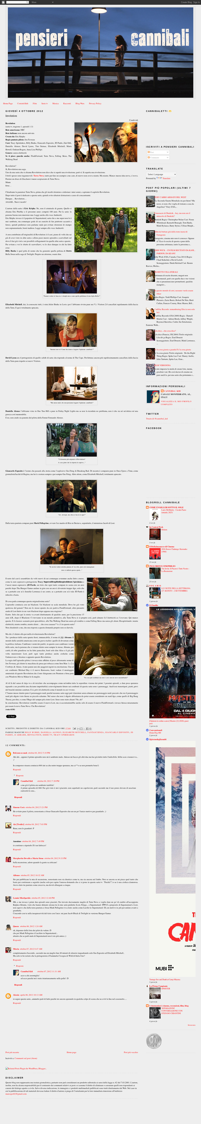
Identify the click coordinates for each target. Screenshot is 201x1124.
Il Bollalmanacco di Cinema (161, 546)
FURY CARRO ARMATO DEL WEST (170, 197)
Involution (11, 116)
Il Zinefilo (153, 605)
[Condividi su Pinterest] (90, 728)
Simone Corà (19, 807)
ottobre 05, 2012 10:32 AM (32, 875)
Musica (55, 103)
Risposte (20, 775)
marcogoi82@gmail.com (16, 1093)
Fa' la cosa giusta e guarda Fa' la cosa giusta (172, 349)
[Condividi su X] (84, 728)
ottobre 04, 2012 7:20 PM (48, 781)
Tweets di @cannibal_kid (157, 418)
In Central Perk (156, 526)
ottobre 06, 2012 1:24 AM (31, 926)
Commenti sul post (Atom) (26, 1058)
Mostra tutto (192, 1025)
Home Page (8, 103)
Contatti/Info (22, 103)
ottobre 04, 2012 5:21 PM (37, 807)
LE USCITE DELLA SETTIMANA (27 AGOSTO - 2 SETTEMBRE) (175, 589)
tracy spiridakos (64, 734)
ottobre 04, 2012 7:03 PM (36, 824)
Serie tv (44, 103)
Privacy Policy (95, 103)
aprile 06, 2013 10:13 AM (31, 994)
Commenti (154, 157)
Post (152, 152)
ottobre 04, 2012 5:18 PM (39, 752)
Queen (16, 926)
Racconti (67, 103)
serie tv (47, 734)
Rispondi (17, 769)
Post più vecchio (131, 1052)
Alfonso (16, 875)
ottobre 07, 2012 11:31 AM (49, 971)
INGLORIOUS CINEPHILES (162, 565)
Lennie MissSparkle (22, 897)
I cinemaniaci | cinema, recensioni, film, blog (169, 1005)
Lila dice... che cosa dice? (165, 330)
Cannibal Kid (27, 780)
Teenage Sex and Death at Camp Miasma (164, 979)
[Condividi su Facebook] (87, 728)
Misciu (16, 948)
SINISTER (165, 988)
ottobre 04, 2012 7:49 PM (33, 841)
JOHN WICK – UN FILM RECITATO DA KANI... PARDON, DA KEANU (174, 252)
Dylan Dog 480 (155, 732)
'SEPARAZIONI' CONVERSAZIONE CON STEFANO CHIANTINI (171, 1010)
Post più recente (12, 1052)
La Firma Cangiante (158, 985)
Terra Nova (38, 175)
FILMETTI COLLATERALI (166, 271)
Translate (166, 178)
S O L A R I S (155, 585)
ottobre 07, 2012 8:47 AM (31, 948)
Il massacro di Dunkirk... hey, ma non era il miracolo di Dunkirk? (172, 215)
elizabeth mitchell (74, 732)
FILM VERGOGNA (162, 365)
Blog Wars (80, 103)
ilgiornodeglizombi (157, 739)
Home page (71, 1052)
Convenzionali (155, 730)
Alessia (16, 994)
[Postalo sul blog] (81, 728)
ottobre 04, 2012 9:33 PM (55, 858)
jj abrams (20, 734)
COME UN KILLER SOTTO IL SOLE (166, 507)
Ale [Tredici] (18, 824)
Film (35, 103)
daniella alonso (51, 732)
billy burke (32, 732)
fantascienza (95, 732)
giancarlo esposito (117, 732)
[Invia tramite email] (78, 728)
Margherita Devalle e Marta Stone (28, 858)
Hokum (164, 529)
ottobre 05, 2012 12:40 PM (43, 897)
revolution (34, 734)
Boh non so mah (20, 752)
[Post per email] (74, 728)
